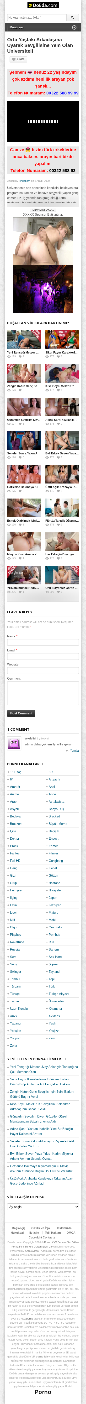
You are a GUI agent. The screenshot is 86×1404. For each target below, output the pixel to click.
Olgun (14, 927)
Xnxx (13, 1016)
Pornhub (54, 934)
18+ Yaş (16, 772)
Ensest (54, 838)
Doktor (14, 838)
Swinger (15, 971)
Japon (53, 898)
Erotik (14, 846)
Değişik (54, 831)
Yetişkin (15, 1031)
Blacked (54, 816)
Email (11, 650)
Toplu (52, 979)
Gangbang (56, 861)
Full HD (15, 861)
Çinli (13, 831)
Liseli (13, 912)
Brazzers (16, 824)
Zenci (52, 1038)
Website (12, 664)
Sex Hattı (55, 957)
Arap (13, 801)
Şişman (54, 964)
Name (11, 636)
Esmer (53, 846)
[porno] (43, 241)
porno (29, 1318)
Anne (52, 794)
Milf (12, 920)
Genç (13, 868)
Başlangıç (19, 1228)
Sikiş (13, 964)
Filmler (53, 853)
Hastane (54, 883)
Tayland (54, 971)
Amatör (15, 787)
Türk (52, 986)
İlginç (13, 898)
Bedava (15, 816)
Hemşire (16, 890)
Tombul (15, 979)
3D (51, 772)
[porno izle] (43, 289)
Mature (53, 912)
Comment (14, 678)
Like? (21, 59)
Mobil (52, 920)
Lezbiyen (55, 905)
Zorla (13, 1045)
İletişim (34, 1232)
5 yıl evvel (42, 738)
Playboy (15, 934)
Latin (13, 905)
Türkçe (15, 994)
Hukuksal (17, 1232)
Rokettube (17, 942)
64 (11, 779)
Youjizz (54, 1031)
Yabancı (15, 1023)
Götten (53, 875)
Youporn (15, 1038)
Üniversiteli (56, 1001)
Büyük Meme (58, 824)
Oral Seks (56, 927)
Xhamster (55, 1008)
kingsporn (24, 180)
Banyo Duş (56, 809)
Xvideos (54, 1016)
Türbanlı (15, 986)
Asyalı (14, 809)
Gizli (13, 875)
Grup (13, 883)
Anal (52, 787)
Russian (15, 949)
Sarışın (54, 949)
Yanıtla (74, 750)
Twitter (14, 1001)
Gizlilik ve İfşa (40, 1228)
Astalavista (56, 801)
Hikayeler (55, 890)
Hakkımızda (64, 1228)
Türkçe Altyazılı (59, 994)
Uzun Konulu (19, 1008)
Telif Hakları (53, 1232)
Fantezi (15, 853)
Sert (13, 957)
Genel (53, 868)
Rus (51, 942)
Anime (14, 794)
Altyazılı (54, 779)
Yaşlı (52, 1023)
